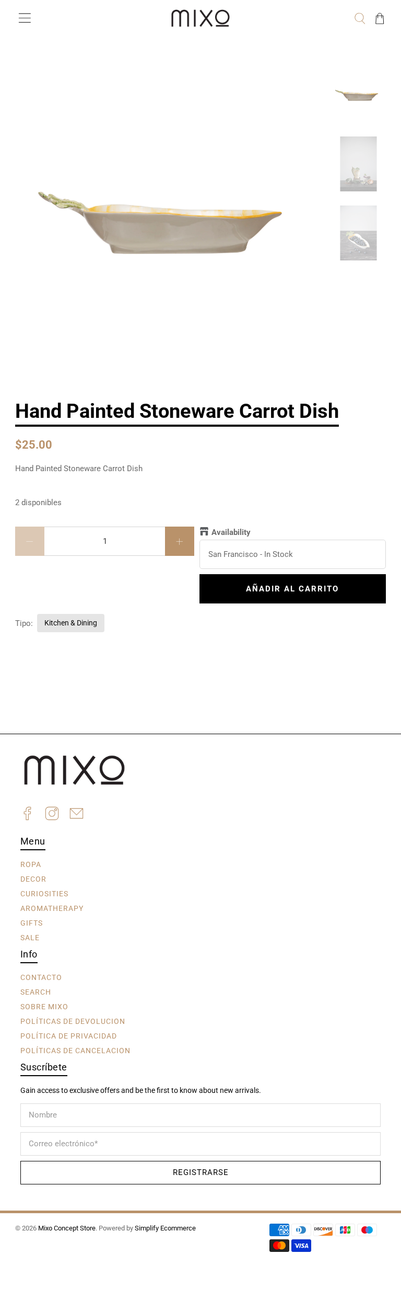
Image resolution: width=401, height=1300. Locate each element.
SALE (30, 937)
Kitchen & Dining (70, 623)
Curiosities (44, 894)
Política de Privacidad (68, 1036)
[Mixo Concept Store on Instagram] (52, 815)
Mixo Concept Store (67, 1228)
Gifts (31, 923)
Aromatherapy (52, 908)
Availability (231, 532)
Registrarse (201, 1172)
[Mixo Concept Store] (200, 18)
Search (35, 992)
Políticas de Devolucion (72, 1021)
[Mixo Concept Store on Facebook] (27, 815)
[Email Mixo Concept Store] (76, 815)
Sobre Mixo (44, 1006)
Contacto (41, 977)
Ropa (30, 864)
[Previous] (31, 84)
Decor (33, 879)
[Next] (309, 84)
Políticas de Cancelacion (75, 1050)
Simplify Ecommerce (165, 1228)
